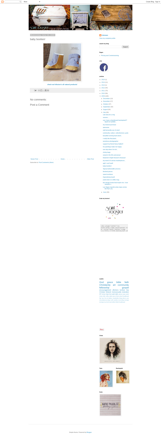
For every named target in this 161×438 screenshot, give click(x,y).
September (107, 107)
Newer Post (34, 159)
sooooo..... (106, 117)
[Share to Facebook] (46, 90)
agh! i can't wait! (108, 163)
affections (115, 290)
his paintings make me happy (112, 147)
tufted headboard (120, 302)
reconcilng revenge (123, 300)
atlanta (120, 294)
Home (63, 159)
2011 (103, 90)
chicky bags (106, 152)
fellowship (104, 287)
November (106, 101)
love (110, 294)
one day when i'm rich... (110, 149)
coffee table (109, 296)
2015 (103, 79)
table (116, 294)
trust (110, 302)
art (114, 285)
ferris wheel (119, 296)
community (123, 285)
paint (113, 294)
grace (110, 282)
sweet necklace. (108, 174)
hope (107, 294)
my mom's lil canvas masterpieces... (114, 160)
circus (103, 294)
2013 (103, 85)
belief (127, 294)
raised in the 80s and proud (111, 155)
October (106, 104)
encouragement (105, 290)
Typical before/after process (111, 169)
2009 (103, 96)
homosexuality (116, 292)
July (104, 112)
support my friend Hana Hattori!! (113, 144)
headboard (126, 296)
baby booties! (107, 166)
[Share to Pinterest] (48, 90)
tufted (113, 302)
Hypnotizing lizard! (109, 177)
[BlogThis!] (41, 90)
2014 (103, 82)
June (105, 192)
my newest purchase (109, 125)
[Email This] (39, 90)
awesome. (106, 127)
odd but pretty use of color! (111, 130)
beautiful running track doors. (112, 136)
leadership (116, 298)
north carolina (114, 300)
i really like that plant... (110, 138)
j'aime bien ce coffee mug (111, 180)
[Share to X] (43, 90)
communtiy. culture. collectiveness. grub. (116, 133)
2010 (103, 93)
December (106, 98)
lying (108, 300)
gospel (125, 287)
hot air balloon (108, 298)
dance (114, 296)
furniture (122, 290)
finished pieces (108, 171)
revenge (101, 302)
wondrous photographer (110, 141)
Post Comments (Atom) (46, 162)
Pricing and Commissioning (110, 55)
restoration (125, 292)
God (101, 282)
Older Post (90, 159)
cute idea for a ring (109, 115)
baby (124, 294)
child (104, 296)
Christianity (105, 285)
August (105, 109)
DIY (100, 294)
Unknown (105, 35)
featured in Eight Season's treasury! (114, 158)
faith (127, 282)
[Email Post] (35, 90)
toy (105, 302)
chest (100, 296)
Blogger (89, 432)
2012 (103, 88)
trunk (107, 302)
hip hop (101, 298)
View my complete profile (107, 38)
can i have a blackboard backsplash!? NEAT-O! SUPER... (115, 121)
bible (118, 282)
